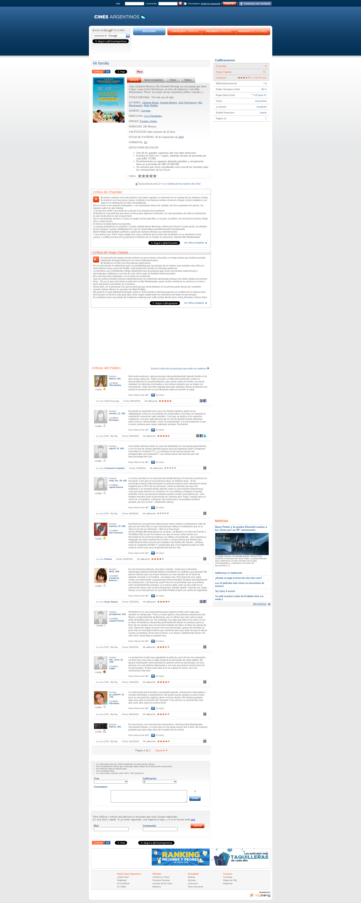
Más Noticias (259, 604)
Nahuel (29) (115, 727)
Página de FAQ (230, 880)
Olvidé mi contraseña (210, 3)
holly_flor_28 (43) (118, 480)
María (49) (114, 571)
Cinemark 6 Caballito (114, 468)
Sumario (134, 80)
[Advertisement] (201, 45)
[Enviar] (195, 798)
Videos (188, 80)
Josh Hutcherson (187, 102)
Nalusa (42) (115, 378)
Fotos (173, 80)
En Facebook (123, 883)
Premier (108, 559)
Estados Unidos (148, 121)
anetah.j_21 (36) (117, 413)
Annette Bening (168, 102)
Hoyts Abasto (111, 602)
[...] (201, 92)
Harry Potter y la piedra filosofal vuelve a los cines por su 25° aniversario (241, 528)
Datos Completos (153, 80)
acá (193, 819)
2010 (181, 137)
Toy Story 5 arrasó (225, 591)
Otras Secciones (195, 887)
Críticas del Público (106, 368)
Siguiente (160, 750)
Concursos (193, 883)
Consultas (227, 877)
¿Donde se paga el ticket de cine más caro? (238, 578)
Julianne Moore (150, 102)
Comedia (145, 110)
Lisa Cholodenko (153, 116)
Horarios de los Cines (162, 883)
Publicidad (121, 880)
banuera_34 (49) (117, 526)
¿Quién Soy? (123, 877)
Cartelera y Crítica (160, 877)
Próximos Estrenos (161, 880)
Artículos (192, 880)
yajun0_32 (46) (116, 448)
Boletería (156, 887)
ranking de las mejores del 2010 (184, 184)
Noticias (191, 877)
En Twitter (121, 887)
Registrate (229, 3)
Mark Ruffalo (151, 105)
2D (145, 142)
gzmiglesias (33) (117, 614)
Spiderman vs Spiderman (228, 573)
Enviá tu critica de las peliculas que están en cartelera (179, 368)
